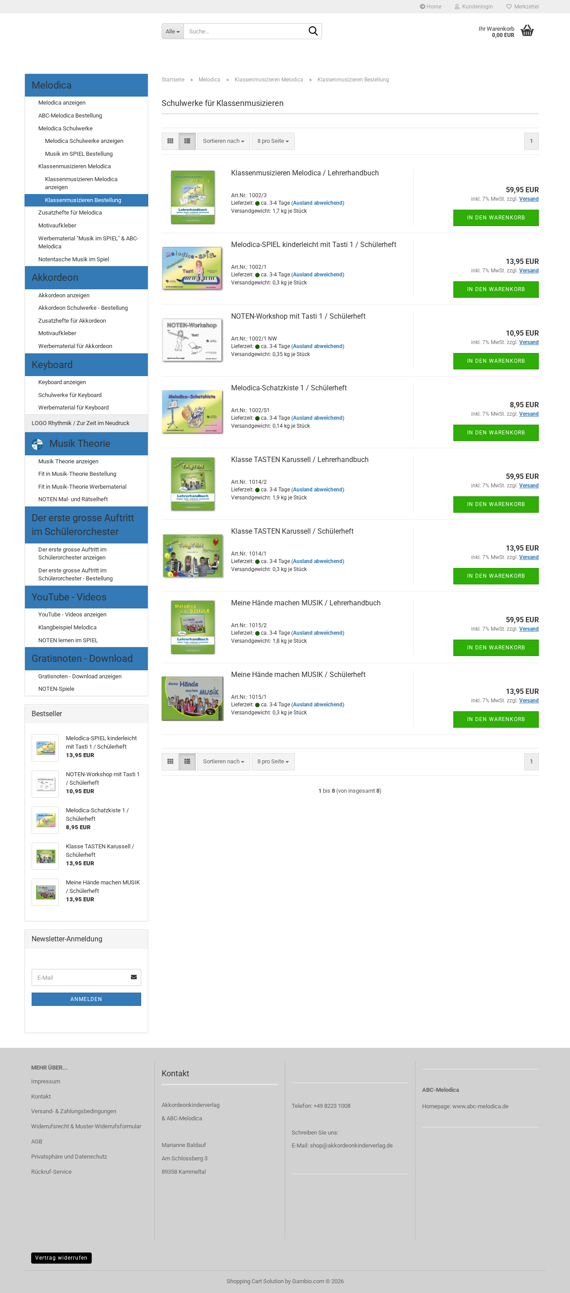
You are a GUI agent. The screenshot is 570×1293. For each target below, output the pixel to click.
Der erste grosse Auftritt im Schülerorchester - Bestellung (75, 574)
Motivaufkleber (57, 225)
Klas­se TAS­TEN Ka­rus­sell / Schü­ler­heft (292, 531)
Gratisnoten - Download (82, 658)
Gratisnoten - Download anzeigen (80, 676)
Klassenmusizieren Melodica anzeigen (81, 183)
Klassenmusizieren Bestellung (83, 200)
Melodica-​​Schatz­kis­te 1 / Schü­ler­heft (289, 388)
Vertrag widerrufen (61, 1258)
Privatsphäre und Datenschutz (69, 1156)
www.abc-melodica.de (480, 1106)
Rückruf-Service (51, 1171)
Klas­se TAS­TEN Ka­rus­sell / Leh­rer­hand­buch (300, 459)
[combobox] (223, 141)
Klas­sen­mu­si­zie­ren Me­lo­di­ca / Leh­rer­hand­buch (305, 173)
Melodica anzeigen (62, 102)
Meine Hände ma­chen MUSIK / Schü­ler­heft (298, 674)
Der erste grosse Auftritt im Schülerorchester (83, 524)
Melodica (52, 85)
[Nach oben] (545, 1279)
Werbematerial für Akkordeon (75, 346)
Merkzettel (525, 7)
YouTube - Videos (69, 597)
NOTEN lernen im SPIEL (68, 640)
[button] (170, 141)
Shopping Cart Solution (255, 1281)
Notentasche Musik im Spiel (73, 259)
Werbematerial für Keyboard (73, 407)
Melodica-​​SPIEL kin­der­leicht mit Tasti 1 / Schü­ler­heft (313, 244)
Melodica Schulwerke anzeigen (84, 141)
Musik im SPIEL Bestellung (79, 153)
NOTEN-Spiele (56, 688)
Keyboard (52, 364)
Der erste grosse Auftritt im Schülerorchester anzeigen (72, 553)
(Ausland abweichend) (317, 203)
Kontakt (41, 1096)
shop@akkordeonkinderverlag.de (351, 1145)
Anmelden (86, 999)
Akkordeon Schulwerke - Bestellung (83, 307)
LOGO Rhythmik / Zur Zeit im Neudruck (81, 423)
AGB (36, 1141)
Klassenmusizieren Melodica (74, 166)
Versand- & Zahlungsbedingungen (73, 1111)
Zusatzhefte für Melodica (70, 212)
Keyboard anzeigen (62, 382)
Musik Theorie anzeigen (68, 461)
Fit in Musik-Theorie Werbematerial (82, 486)
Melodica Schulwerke (65, 128)
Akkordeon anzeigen (64, 295)
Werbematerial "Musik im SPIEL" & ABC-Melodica (88, 242)
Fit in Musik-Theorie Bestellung (77, 473)
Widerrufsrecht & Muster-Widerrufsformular (86, 1126)
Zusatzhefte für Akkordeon (72, 320)
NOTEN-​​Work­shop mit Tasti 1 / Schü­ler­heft (298, 316)
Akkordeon (55, 277)
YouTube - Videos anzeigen (72, 614)
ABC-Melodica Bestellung (70, 115)
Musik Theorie (78, 443)
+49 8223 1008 (332, 1105)
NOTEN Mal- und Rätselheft (73, 499)
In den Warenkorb (496, 218)
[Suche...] (313, 32)
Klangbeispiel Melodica (67, 627)
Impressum (45, 1081)
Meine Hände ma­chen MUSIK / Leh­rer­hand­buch (306, 603)
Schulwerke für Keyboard (70, 395)
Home (433, 7)
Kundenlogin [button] (476, 7)
